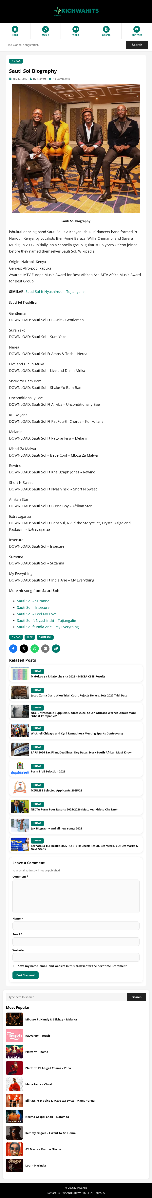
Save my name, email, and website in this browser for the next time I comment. (72, 966)
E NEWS (16, 61)
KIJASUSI (100, 1193)
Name (17, 918)
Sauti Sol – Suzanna (33, 601)
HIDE (30, 637)
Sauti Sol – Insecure (33, 607)
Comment (20, 876)
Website (18, 950)
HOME (15, 34)
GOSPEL (106, 34)
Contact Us (53, 1193)
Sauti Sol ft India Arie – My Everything (48, 626)
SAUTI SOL (45, 637)
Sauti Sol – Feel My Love (37, 614)
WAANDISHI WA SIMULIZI (78, 1193)
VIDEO (75, 34)
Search (137, 45)
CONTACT (137, 34)
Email (17, 934)
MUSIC (45, 34)
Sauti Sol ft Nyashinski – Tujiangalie (55, 291)
